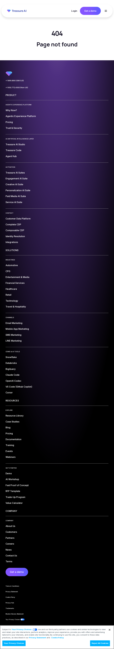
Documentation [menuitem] (13, 439)
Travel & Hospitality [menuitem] (16, 306)
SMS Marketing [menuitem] (13, 334)
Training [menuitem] (10, 445)
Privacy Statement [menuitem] (12, 591)
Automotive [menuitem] (12, 265)
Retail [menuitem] (8, 294)
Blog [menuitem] (8, 427)
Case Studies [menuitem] (12, 421)
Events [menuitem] (9, 451)
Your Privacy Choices (22, 629)
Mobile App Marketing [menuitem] (17, 328)
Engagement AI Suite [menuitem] (17, 178)
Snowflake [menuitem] (11, 357)
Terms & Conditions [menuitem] (12, 586)
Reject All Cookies (100, 643)
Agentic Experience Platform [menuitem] (21, 116)
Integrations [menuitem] (12, 242)
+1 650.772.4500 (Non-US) (17, 87)
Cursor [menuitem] (9, 392)
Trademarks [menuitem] (10, 608)
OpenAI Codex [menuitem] (13, 380)
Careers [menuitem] (10, 543)
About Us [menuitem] (10, 526)
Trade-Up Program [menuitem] (15, 497)
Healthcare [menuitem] (11, 289)
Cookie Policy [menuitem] (10, 597)
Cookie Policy (57, 637)
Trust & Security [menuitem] (14, 128)
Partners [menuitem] (10, 537)
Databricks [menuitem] (11, 363)
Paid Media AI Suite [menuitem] (16, 196)
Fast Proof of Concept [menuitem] (17, 485)
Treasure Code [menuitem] (13, 150)
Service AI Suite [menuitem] (14, 202)
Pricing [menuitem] (9, 122)
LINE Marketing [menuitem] (14, 340)
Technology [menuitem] (12, 300)
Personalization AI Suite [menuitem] (18, 190)
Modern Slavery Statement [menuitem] (14, 614)
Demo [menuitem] (9, 473)
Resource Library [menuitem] (14, 415)
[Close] (109, 630)
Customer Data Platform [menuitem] (18, 218)
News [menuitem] (9, 549)
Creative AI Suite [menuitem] (14, 184)
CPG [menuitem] (8, 271)
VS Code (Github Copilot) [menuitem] (19, 386)
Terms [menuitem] (9, 561)
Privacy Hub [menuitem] (10, 603)
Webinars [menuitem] (10, 457)
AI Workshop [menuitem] (12, 479)
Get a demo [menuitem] (17, 571)
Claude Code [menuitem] (12, 374)
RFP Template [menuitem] (13, 491)
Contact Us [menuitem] (11, 555)
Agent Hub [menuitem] (11, 156)
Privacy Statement (37, 637)
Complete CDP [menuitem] (13, 224)
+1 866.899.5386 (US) (15, 81)
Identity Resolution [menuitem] (15, 236)
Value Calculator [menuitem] (14, 503)
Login (74, 10)
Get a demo (90, 10)
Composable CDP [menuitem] (15, 230)
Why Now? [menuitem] (11, 110)
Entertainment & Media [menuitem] (17, 277)
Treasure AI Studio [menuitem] (15, 144)
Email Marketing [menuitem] (14, 323)
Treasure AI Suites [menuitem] (15, 172)
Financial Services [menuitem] (15, 283)
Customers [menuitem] (11, 532)
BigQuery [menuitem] (11, 369)
